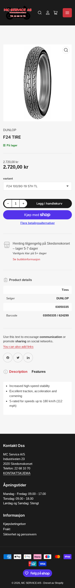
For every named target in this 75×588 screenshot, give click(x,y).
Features (39, 371)
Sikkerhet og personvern (19, 534)
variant (8, 178)
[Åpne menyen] (67, 12)
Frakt (6, 529)
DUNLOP (9, 130)
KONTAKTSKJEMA (16, 473)
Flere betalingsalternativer (37, 223)
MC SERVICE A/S (31, 583)
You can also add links (18, 346)
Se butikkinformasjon (26, 259)
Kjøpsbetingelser (14, 524)
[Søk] (39, 12)
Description (18, 371)
